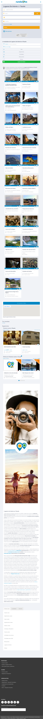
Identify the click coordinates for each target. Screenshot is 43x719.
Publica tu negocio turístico (7, 664)
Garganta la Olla (7, 374)
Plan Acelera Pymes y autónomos (8, 666)
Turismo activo (7, 632)
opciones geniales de (14, 550)
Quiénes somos (4, 680)
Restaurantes (6, 641)
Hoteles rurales (7, 625)
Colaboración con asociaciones (7, 684)
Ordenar (10, 44)
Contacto (3, 685)
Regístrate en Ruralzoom (6, 673)
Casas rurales (6, 619)
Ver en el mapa (7, 46)
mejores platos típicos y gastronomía (24, 589)
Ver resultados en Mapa (21, 303)
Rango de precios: (6, 24)
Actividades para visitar (8, 638)
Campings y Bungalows (8, 628)
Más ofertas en (36, 358)
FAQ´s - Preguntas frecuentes (7, 687)
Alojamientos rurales (8, 616)
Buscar (5, 27)
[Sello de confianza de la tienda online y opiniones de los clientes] (5, 691)
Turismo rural (6, 612)
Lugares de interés (7, 644)
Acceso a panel (5, 662)
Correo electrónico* (4, 707)
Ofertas (5, 648)
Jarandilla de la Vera (26, 374)
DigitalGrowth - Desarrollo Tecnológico (9, 682)
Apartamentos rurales (8, 622)
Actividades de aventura (9, 635)
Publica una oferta (6, 358)
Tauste (7, 351)
